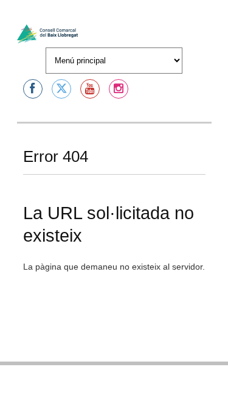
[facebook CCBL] (33, 89)
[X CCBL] (61, 89)
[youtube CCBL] (90, 89)
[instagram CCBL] (118, 89)
